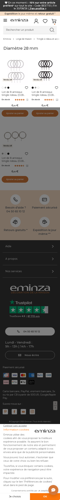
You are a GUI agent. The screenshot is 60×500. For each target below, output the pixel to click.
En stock (6, 99)
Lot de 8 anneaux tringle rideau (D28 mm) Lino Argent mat (14, 161)
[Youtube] (23, 411)
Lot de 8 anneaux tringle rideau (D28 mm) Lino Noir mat (43, 95)
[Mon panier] (54, 22)
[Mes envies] (45, 22)
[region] (30, 38)
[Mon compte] (36, 22)
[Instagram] (32, 411)
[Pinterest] (5, 411)
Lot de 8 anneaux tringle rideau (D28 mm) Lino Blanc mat (14, 95)
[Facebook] (14, 411)
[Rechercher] (51, 30)
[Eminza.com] (19, 20)
